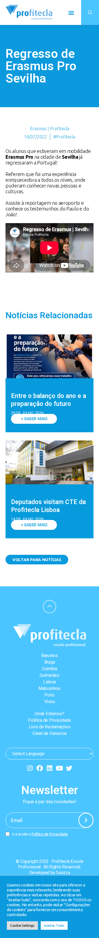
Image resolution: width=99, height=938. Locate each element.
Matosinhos (49, 688)
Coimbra (49, 668)
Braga (49, 662)
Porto (49, 695)
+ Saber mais (34, 418)
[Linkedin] (49, 768)
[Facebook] (40, 768)
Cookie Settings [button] (22, 925)
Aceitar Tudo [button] (54, 925)
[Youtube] (59, 768)
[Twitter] (69, 768)
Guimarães (49, 675)
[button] (71, 12)
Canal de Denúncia (49, 733)
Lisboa (49, 681)
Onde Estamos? (49, 713)
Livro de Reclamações (49, 726)
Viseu (49, 701)
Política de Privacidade (49, 720)
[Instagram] (30, 768)
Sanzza (63, 872)
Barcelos (49, 655)
